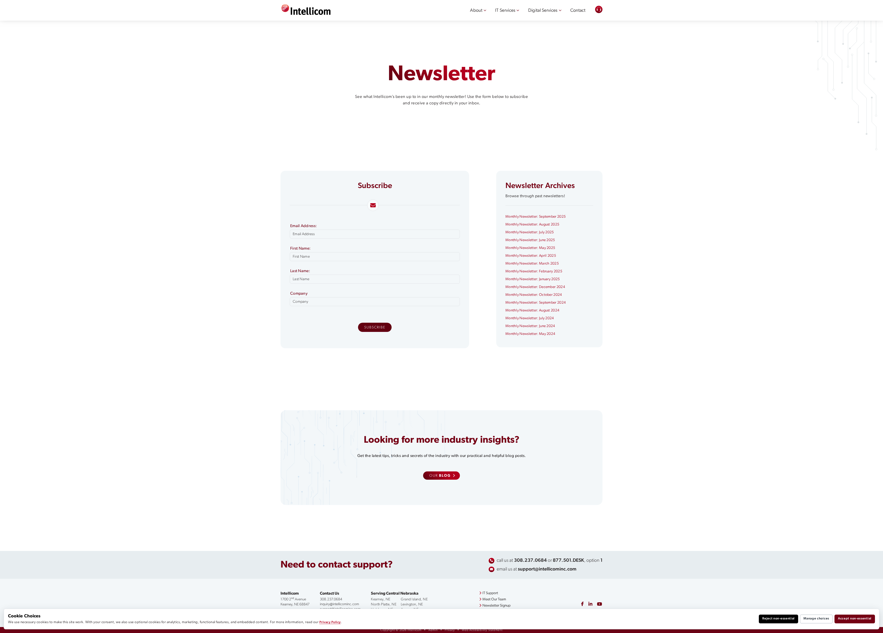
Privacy (450, 630)
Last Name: (300, 271)
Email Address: (303, 226)
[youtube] (599, 604)
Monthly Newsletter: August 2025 (532, 224)
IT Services (505, 10)
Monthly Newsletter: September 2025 (535, 217)
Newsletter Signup (496, 605)
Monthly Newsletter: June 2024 (530, 326)
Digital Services (543, 10)
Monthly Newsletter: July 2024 (529, 318)
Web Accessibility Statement (482, 630)
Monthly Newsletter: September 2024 (535, 303)
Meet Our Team (494, 599)
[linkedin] (590, 604)
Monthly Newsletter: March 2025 (532, 263)
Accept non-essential (855, 618)
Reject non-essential (778, 618)
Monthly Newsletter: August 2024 (532, 310)
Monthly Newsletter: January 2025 (532, 279)
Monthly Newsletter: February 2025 (533, 271)
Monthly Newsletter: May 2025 (530, 248)
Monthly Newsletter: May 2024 (530, 334)
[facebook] (582, 604)
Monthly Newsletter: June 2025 (530, 240)
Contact (577, 10)
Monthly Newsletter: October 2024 (533, 295)
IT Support (490, 593)
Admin (433, 630)
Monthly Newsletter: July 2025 (529, 232)
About (476, 10)
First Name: (300, 249)
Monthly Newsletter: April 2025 (530, 256)
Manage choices (816, 618)
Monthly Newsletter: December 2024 (535, 287)
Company (298, 294)
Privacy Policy (330, 622)
